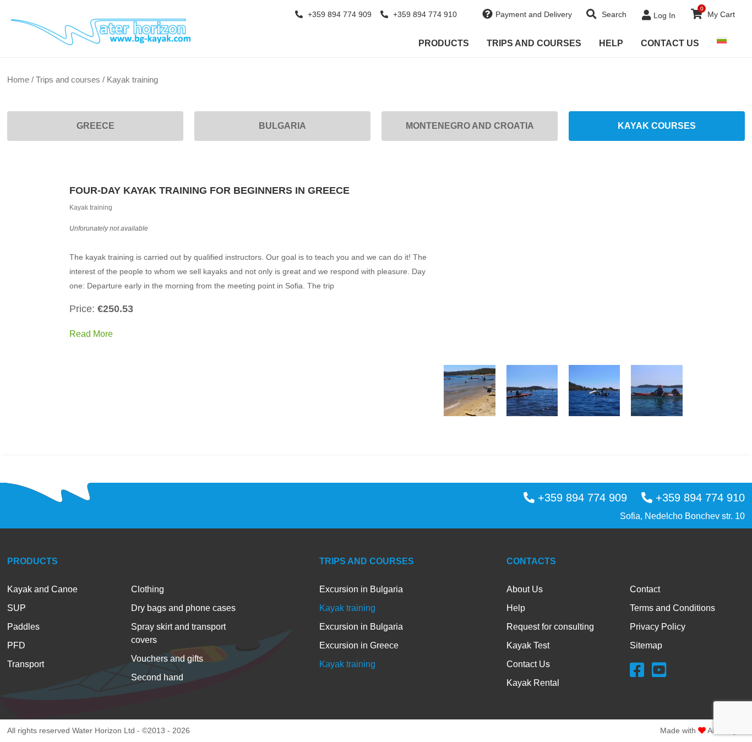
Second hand (157, 677)
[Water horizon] (101, 32)
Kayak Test (527, 645)
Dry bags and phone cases (183, 608)
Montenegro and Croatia (470, 125)
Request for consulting (550, 626)
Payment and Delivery (533, 14)
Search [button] (613, 14)
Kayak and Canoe (42, 589)
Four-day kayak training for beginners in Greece (209, 190)
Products (443, 43)
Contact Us (670, 43)
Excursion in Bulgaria (361, 589)
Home (18, 79)
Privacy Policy (657, 626)
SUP (16, 608)
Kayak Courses (657, 125)
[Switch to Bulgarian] (721, 40)
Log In (664, 15)
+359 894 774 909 (339, 14)
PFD (16, 645)
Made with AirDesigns (702, 730)
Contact (645, 589)
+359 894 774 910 (424, 14)
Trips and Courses (534, 43)
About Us (524, 589)
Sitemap (646, 645)
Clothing (147, 589)
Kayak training (347, 608)
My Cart (717, 12)
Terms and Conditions (672, 608)
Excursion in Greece (359, 645)
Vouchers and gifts (167, 658)
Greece (96, 125)
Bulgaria (282, 125)
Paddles (23, 626)
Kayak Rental (532, 683)
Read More (91, 334)
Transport (25, 664)
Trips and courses (68, 79)
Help (611, 43)
